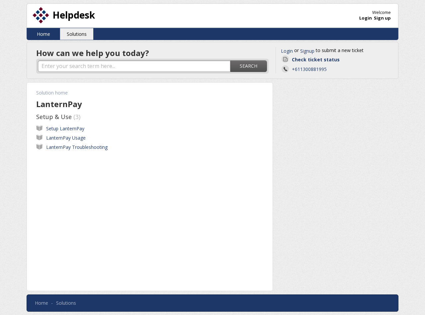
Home (43, 34)
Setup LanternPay (65, 128)
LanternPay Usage (66, 138)
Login (287, 51)
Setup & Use (57, 117)
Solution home (52, 93)
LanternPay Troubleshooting (77, 147)
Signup (307, 51)
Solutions (77, 34)
